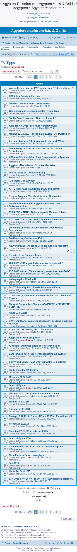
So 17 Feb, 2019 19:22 (41, 301)
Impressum (5, 47)
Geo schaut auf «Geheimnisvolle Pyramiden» (34, 111)
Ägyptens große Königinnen (24, 337)
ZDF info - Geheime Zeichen (24, 96)
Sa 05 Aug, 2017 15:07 (43, 340)
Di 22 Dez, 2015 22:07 (46, 433)
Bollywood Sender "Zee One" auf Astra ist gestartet (37, 362)
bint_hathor (31, 282)
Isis (27, 99)
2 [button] (39, 77)
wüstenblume (31, 452)
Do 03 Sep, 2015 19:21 (44, 458)
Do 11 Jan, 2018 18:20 (47, 326)
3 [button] (42, 77)
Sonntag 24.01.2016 (19, 409)
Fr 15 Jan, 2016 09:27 (46, 419)
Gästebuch (5, 49)
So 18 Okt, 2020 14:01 (43, 257)
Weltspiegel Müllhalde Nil (23, 279)
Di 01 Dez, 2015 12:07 (47, 441)
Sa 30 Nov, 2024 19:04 (41, 99)
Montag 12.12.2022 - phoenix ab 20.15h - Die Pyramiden (39, 133)
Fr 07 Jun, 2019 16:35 (50, 274)
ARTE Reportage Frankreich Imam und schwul (34, 188)
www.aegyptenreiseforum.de (38, 14)
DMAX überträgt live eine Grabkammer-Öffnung (35, 287)
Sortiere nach (29, 492)
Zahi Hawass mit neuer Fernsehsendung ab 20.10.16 (38, 353)
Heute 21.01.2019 (18, 312)
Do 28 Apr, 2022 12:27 (40, 168)
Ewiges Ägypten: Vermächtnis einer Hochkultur (35, 196)
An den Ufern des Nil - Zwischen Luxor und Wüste (36, 141)
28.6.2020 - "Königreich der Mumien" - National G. (36, 263)
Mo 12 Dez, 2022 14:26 (47, 136)
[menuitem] (32, 37)
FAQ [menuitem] (23, 37)
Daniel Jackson (32, 348)
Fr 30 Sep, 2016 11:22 (42, 356)
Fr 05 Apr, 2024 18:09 (40, 106)
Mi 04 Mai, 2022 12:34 (40, 160)
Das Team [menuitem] (64, 543)
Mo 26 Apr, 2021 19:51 (42, 209)
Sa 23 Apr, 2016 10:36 (43, 388)
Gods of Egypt (17, 385)
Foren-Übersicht (20, 543)
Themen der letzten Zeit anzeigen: (31, 488)
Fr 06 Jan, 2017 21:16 (51, 348)
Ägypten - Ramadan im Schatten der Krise (32, 165)
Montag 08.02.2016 (19, 401)
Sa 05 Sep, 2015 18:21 (49, 452)
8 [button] (56, 77)
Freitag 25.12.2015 (19, 423)
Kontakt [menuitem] (52, 543)
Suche (51, 71)
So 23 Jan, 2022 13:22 (43, 191)
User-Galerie (60, 47)
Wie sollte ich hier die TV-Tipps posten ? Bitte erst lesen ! (41, 88)
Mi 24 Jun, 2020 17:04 (42, 266)
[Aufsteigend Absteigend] (38, 496)
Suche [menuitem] (74, 43)
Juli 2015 (14, 463)
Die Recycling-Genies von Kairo (26, 238)
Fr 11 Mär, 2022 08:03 (46, 175)
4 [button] (46, 77)
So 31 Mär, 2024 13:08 (43, 113)
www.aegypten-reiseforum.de (38, 18)
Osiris (29, 340)
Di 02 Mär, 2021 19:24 (42, 233)
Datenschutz (18, 47)
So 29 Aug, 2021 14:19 (43, 199)
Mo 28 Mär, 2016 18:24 (48, 396)
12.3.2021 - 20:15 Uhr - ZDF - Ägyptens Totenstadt (36, 219)
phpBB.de (51, 550)
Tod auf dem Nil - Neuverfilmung (27, 172)
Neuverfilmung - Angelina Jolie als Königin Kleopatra (38, 245)
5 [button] (50, 77)
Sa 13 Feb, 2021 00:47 (43, 241)
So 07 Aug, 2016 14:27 (43, 364)
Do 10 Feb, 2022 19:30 (43, 183)
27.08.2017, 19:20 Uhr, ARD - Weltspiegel (31, 329)
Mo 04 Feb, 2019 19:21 (41, 309)
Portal (7, 43)
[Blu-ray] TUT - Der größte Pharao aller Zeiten (34, 393)
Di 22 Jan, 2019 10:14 (40, 315)
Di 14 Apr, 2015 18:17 (40, 481)
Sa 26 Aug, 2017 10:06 (41, 332)
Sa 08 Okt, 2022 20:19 (47, 154)
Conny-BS (30, 136)
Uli (27, 91)
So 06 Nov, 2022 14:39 (43, 144)
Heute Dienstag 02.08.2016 (23, 370)
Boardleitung (18, 67)
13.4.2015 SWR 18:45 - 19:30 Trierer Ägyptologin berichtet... (41, 478)
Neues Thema (10, 71)
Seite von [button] (30, 77)
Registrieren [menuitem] (57, 37)
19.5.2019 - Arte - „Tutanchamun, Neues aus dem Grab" (39, 271)
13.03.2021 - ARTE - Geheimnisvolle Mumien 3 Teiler (38, 212)
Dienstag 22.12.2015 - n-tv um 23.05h (29, 431)
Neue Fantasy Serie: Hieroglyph (26, 455)
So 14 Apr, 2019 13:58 (47, 282)
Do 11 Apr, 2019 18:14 (42, 290)
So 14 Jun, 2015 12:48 (47, 474)
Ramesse (30, 128)
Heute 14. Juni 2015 (19, 471)
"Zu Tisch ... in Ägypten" (22, 180)
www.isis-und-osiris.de (49, 22)
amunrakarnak (32, 274)
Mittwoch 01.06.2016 (20, 377)
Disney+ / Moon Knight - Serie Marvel (29, 103)
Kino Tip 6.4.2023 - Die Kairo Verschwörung (33, 125)
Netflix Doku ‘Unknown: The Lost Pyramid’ (32, 118)
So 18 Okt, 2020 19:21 (41, 248)
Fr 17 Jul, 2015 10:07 (40, 466)
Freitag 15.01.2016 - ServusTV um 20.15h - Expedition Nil (40, 416)
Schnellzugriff (11, 37)
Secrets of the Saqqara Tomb (25, 255)
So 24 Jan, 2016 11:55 (46, 411)
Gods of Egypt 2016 (20, 438)
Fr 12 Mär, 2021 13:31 (42, 222)
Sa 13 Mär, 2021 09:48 (41, 215)
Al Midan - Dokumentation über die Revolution (34, 345)
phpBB (29, 548)
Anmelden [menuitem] (71, 37)
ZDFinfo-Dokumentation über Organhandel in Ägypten (39, 157)
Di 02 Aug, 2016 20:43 (46, 372)
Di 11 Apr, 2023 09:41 (46, 128)
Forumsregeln (32, 47)
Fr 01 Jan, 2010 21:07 (39, 91)
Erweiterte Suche (56, 71)
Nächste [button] (60, 77)
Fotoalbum (47, 47)
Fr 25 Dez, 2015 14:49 (47, 426)
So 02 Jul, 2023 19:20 (42, 121)
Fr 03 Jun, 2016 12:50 (40, 380)
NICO (28, 113)
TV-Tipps (8, 63)
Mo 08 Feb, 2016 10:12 (47, 404)
